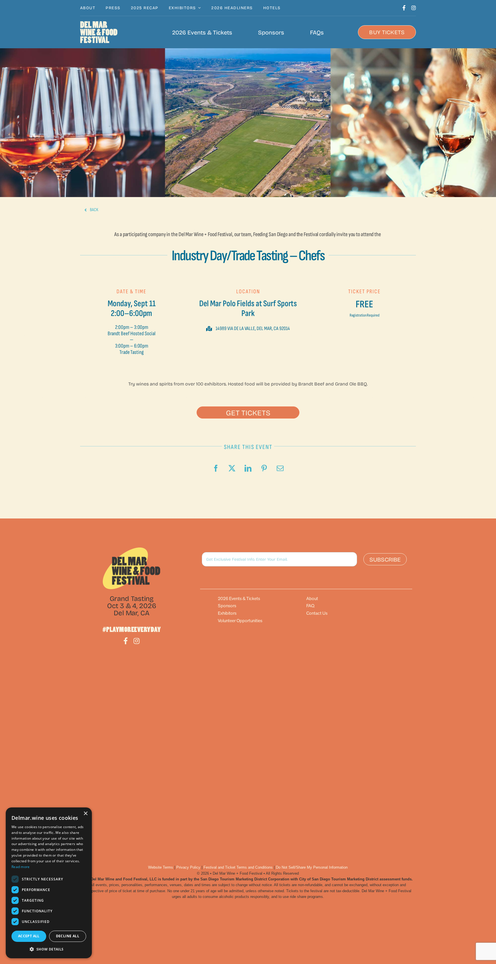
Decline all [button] (67, 936)
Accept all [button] (29, 936)
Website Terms (160, 867)
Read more (20, 866)
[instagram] (413, 7)
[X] (232, 468)
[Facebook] (216, 468)
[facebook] (404, 7)
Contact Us (317, 613)
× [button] (85, 813)
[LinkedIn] (248, 468)
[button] (248, 412)
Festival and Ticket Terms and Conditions (238, 867)
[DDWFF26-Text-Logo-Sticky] (98, 32)
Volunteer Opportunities (240, 621)
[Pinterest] (264, 468)
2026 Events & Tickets (239, 598)
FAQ (310, 606)
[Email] (280, 468)
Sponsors (227, 606)
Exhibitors (227, 613)
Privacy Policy (188, 867)
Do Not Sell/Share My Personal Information (312, 867)
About (312, 598)
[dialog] (49, 882)
